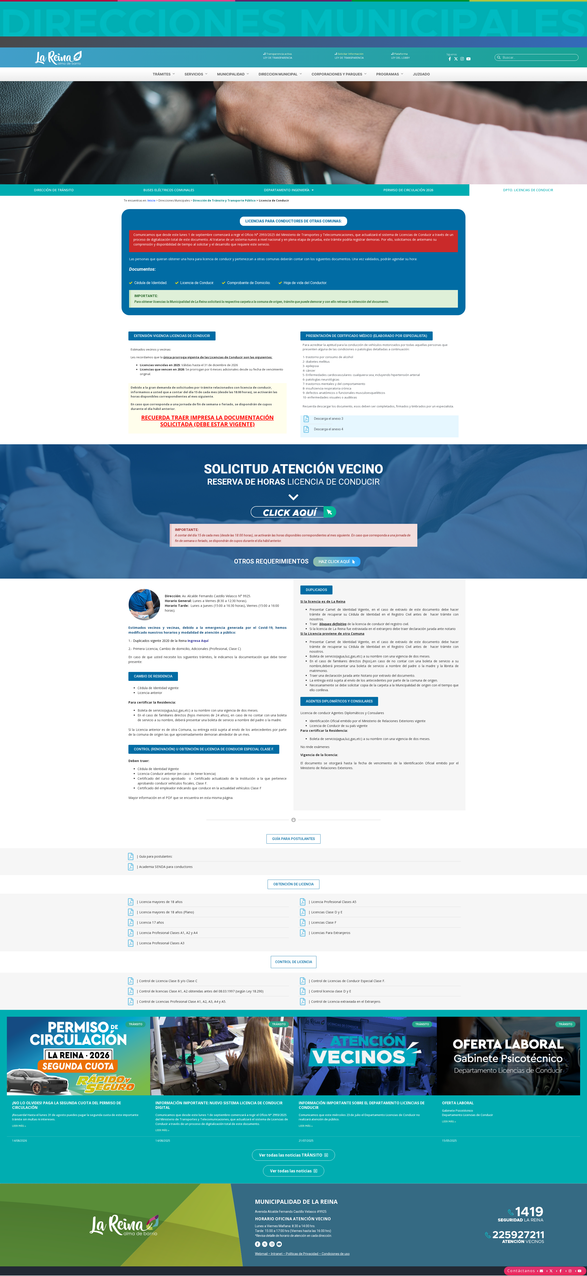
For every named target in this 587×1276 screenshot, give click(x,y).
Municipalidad (231, 74)
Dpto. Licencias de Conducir (528, 190)
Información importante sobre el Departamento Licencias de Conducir (361, 1105)
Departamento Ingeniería (286, 190)
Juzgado (421, 74)
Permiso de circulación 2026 (408, 190)
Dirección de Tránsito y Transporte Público (224, 200)
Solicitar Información (350, 53)
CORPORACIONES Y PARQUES (337, 74)
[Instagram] (462, 58)
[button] (293, 221)
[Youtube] (468, 58)
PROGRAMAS (387, 74)
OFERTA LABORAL (458, 1102)
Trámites (162, 74)
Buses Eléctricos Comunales (168, 190)
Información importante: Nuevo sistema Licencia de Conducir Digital (218, 1105)
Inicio (151, 200)
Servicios (194, 74)
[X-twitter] (456, 58)
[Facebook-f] (450, 58)
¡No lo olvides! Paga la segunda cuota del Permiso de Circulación (66, 1105)
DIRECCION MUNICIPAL (278, 74)
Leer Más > (19, 1125)
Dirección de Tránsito (54, 190)
